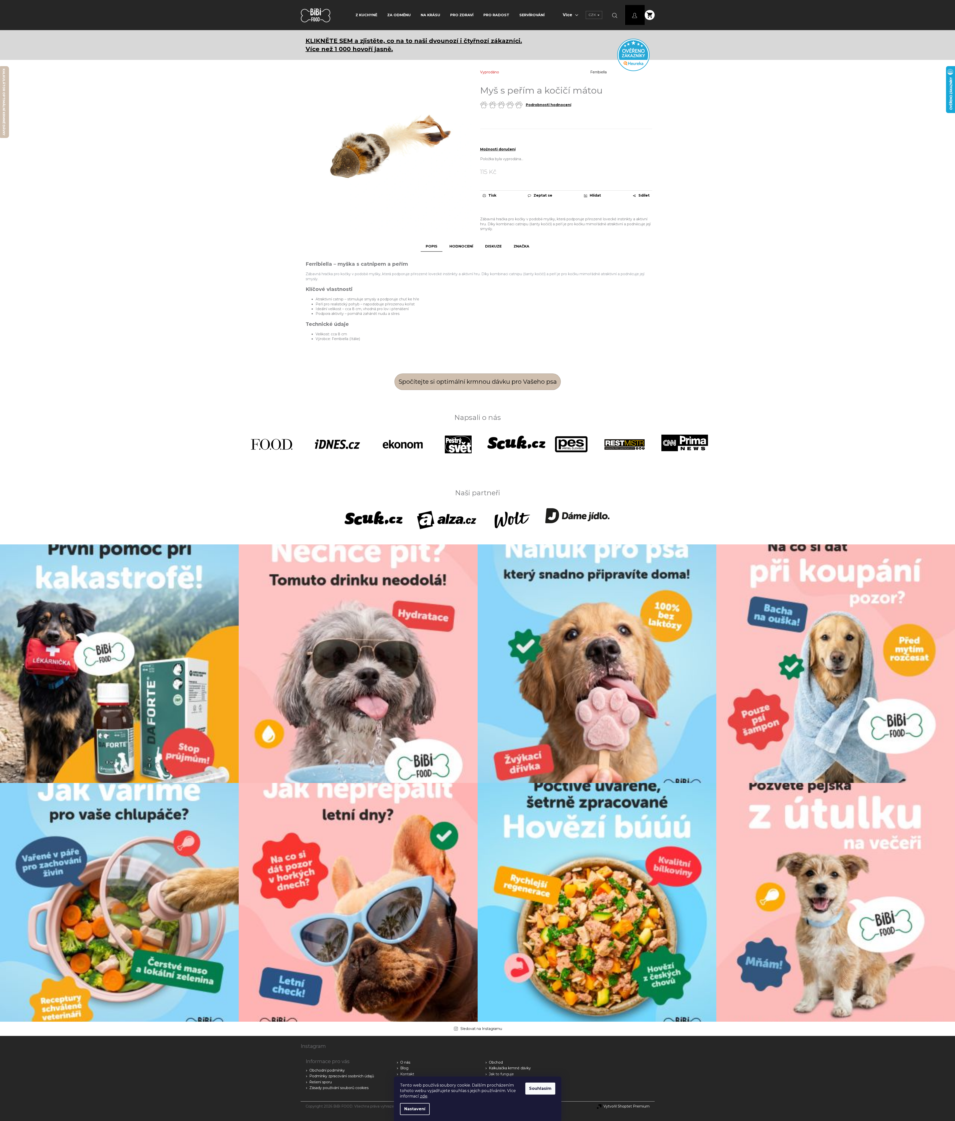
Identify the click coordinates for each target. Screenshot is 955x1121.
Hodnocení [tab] (461, 246)
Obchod (496, 1062)
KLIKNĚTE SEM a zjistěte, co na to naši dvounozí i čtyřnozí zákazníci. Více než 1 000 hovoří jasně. (414, 45)
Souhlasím (540, 1088)
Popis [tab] (431, 246)
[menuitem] (366, 15)
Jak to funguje (501, 1074)
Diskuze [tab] (493, 246)
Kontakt (407, 1074)
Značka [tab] (521, 246)
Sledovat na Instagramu (481, 1028)
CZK (592, 14)
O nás (405, 1062)
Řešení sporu (320, 1082)
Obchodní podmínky (327, 1070)
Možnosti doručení (498, 149)
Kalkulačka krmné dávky (510, 1068)
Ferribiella (598, 72)
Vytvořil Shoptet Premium (626, 1106)
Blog (404, 1068)
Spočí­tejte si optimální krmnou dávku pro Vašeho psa (477, 381)
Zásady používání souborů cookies (339, 1088)
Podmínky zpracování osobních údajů (341, 1076)
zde (423, 1096)
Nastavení (414, 1109)
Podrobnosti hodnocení (548, 105)
